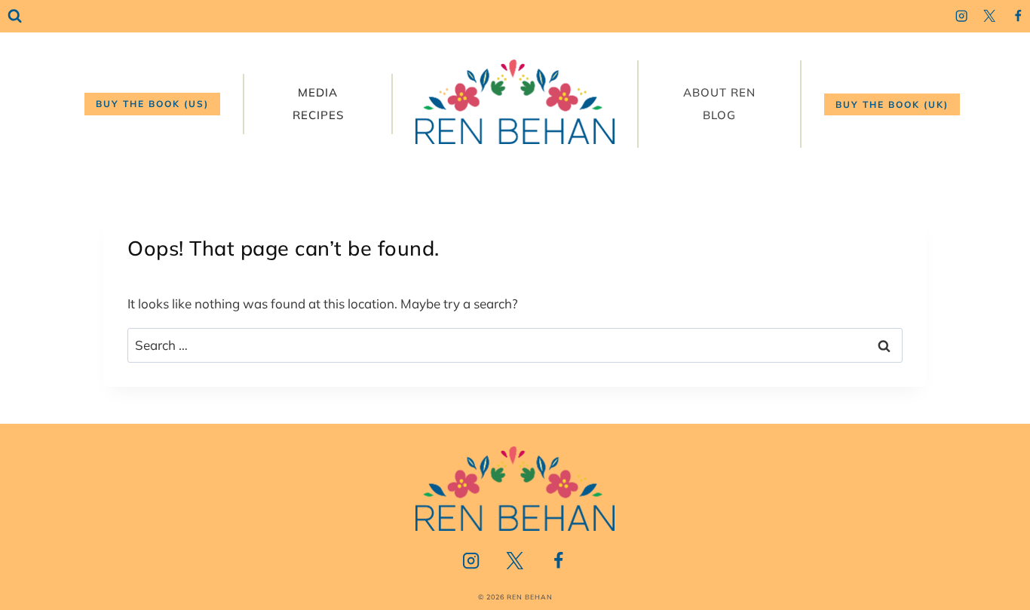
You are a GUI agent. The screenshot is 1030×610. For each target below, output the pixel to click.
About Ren (719, 92)
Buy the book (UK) (892, 104)
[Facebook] (1017, 16)
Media (318, 92)
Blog (719, 115)
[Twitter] (989, 16)
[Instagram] (961, 16)
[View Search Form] (14, 16)
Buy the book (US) (152, 103)
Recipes (318, 115)
